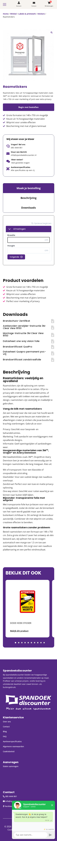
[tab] (28, 188)
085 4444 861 (17, 147)
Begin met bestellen (28, 107)
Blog (5, 731)
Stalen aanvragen (10, 766)
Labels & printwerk (27, 14)
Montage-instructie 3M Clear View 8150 (23, 334)
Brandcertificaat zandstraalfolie (22, 359)
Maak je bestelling (29, 188)
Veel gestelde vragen (20, 162)
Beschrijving (28, 198)
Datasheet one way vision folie (21, 341)
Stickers (41, 14)
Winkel (13, 14)
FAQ (4, 736)
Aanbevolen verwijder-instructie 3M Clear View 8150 (24, 327)
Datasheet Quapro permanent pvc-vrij (24, 353)
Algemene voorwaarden (13, 746)
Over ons (7, 721)
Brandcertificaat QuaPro (17, 346)
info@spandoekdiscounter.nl (23, 155)
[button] (51, 32)
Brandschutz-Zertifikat (16, 320)
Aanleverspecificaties (12, 741)
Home (5, 14)
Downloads (28, 207)
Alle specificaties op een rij (23, 170)
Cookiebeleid (8, 751)
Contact (6, 726)
